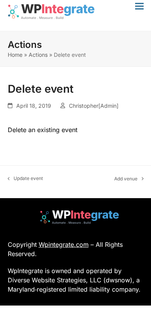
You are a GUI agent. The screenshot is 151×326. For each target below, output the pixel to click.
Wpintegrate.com (64, 244)
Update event (25, 178)
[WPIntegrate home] (75, 217)
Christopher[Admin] (93, 105)
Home (15, 54)
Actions (38, 54)
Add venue (125, 179)
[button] (139, 6)
